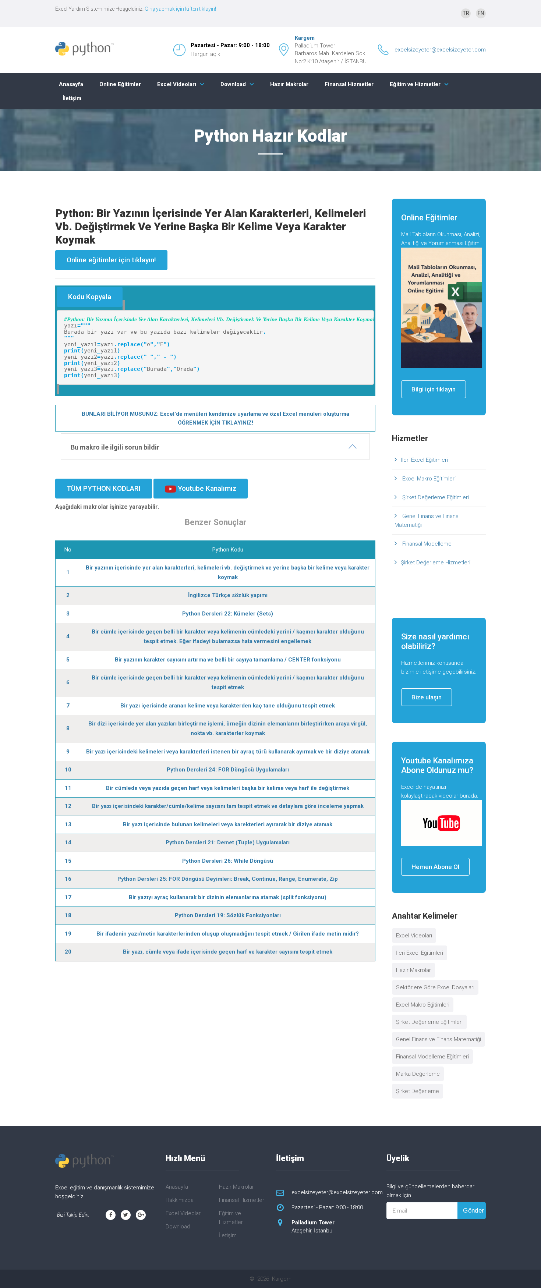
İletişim (72, 98)
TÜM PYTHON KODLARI (104, 488)
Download (233, 84)
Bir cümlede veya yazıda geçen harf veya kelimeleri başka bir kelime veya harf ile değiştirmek (227, 788)
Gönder (473, 1210)
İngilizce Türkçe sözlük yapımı (228, 595)
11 (68, 788)
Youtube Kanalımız (206, 488)
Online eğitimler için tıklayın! (111, 260)
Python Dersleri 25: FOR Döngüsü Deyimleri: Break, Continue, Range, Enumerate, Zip (227, 879)
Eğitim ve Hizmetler (415, 84)
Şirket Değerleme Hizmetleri (435, 562)
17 (68, 897)
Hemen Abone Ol (435, 866)
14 (68, 842)
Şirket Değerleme (417, 1091)
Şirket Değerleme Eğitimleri (435, 497)
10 (68, 769)
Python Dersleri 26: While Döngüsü (227, 861)
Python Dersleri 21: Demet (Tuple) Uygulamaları (228, 842)
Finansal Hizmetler (349, 84)
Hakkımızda (180, 1200)
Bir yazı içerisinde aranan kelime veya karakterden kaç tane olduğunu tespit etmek (227, 705)
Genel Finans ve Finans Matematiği (427, 520)
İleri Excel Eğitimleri (424, 460)
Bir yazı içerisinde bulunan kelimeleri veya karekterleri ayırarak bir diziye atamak (227, 824)
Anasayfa (71, 84)
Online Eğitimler (120, 84)
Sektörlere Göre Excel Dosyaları (435, 987)
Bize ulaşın (426, 697)
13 (68, 824)
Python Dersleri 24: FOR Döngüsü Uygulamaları (228, 769)
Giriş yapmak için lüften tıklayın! (180, 9)
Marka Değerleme (418, 1074)
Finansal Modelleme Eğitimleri (432, 1056)
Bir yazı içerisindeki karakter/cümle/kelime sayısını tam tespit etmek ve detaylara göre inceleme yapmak (228, 806)
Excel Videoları (176, 84)
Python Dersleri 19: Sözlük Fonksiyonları (228, 915)
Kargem (305, 38)
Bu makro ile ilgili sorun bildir (115, 447)
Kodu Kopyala (89, 296)
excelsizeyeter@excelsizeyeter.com (440, 49)
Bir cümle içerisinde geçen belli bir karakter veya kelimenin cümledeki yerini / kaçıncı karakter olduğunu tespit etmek (228, 682)
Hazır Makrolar (289, 84)
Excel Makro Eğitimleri (428, 478)
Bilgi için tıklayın (433, 389)
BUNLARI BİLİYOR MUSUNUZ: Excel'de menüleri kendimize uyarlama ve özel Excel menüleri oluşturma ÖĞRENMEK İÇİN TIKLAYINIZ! (215, 418)
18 (68, 915)
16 (68, 879)
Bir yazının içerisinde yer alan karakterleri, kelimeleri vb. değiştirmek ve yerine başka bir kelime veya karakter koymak (227, 572)
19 (68, 933)
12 (68, 806)
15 (68, 861)
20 (68, 951)
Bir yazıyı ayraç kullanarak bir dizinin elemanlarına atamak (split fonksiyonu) (227, 897)
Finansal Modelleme (426, 543)
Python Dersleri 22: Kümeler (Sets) (227, 613)
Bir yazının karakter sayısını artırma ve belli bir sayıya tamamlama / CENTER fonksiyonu (228, 659)
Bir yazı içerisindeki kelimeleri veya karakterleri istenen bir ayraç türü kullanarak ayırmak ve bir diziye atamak (227, 751)
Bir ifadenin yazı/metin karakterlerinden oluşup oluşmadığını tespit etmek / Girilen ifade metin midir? (227, 933)
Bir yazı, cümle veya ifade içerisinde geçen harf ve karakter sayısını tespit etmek (227, 951)
